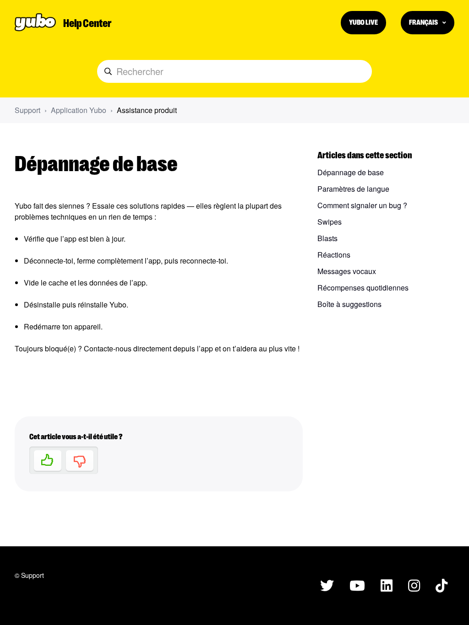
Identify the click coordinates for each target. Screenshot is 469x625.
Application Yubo (78, 110)
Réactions (333, 254)
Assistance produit (147, 110)
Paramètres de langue (353, 188)
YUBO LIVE (363, 21)
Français (424, 21)
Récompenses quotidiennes (363, 287)
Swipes (329, 221)
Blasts (327, 238)
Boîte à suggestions (349, 304)
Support (27, 110)
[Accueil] (35, 22)
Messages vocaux (346, 271)
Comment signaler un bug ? (362, 205)
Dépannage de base (350, 172)
